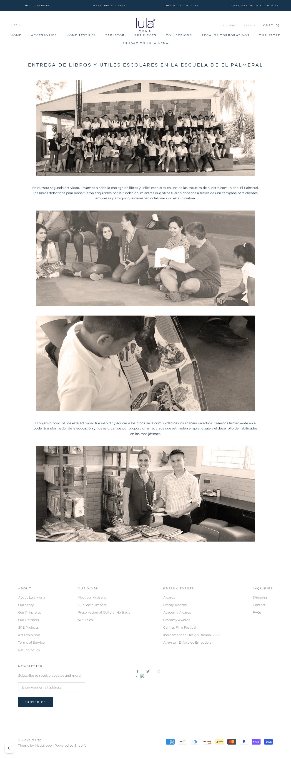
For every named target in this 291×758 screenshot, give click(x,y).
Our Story (26, 605)
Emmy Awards (175, 605)
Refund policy (29, 650)
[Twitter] (148, 671)
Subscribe (35, 702)
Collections (179, 35)
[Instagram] (158, 671)
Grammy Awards (176, 620)
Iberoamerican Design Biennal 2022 (191, 635)
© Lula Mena (30, 739)
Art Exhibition (29, 635)
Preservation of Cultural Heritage (104, 612)
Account (230, 25)
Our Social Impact (92, 605)
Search (250, 25)
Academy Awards (177, 612)
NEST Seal (86, 620)
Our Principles (29, 612)
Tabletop (115, 35)
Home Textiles (81, 35)
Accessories (44, 35)
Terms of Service (31, 642)
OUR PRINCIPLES (37, 5)
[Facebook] (137, 671)
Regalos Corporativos (225, 35)
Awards (169, 597)
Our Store (270, 35)
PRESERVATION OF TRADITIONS (254, 5)
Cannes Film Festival (179, 627)
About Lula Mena (31, 597)
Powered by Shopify (70, 745)
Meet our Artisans (92, 597)
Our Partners (28, 620)
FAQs (257, 612)
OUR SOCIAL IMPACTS (181, 5)
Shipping (260, 597)
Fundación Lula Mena (146, 43)
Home (16, 35)
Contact (259, 605)
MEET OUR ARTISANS (109, 5)
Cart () (271, 25)
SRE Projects (28, 627)
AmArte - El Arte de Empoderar (188, 642)
